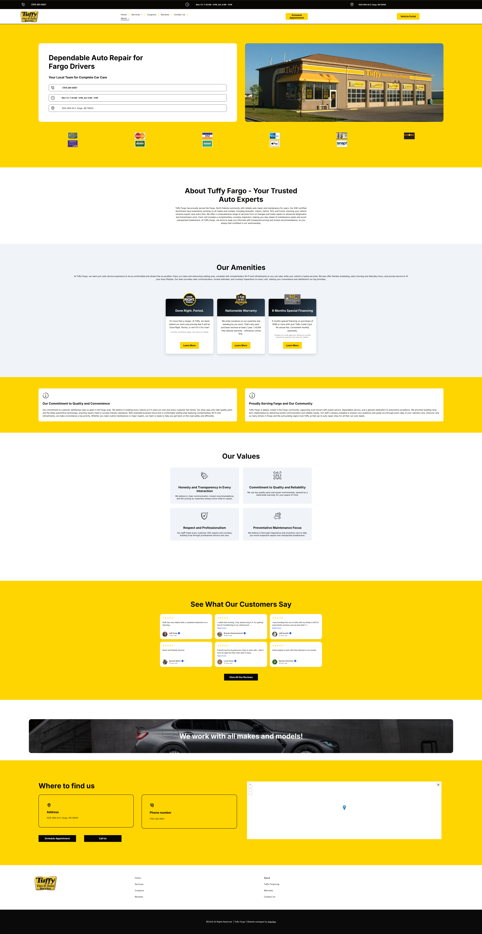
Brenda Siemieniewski (234, 617)
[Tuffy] (73, 136)
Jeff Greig (174, 617)
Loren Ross (230, 645)
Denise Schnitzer (287, 645)
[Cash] (342, 136)
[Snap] (342, 143)
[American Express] (275, 136)
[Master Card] (140, 136)
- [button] (250, 772)
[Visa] (207, 136)
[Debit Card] (73, 143)
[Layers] (438, 768)
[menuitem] (124, 14)
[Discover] (409, 136)
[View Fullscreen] (250, 777)
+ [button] (250, 768)
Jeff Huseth (285, 617)
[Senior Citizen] (207, 143)
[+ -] (344, 794)
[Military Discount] (140, 143)
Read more (221, 612)
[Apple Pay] (275, 143)
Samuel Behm (176, 645)
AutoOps (272, 906)
